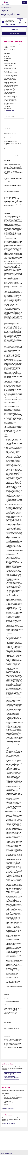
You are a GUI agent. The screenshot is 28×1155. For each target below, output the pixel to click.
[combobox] (14, 116)
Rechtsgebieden (8, 56)
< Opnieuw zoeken (14, 29)
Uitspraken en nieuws (8, 7)
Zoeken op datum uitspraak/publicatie (12, 1072)
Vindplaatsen (7, 106)
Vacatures (2, 1153)
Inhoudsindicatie (8, 65)
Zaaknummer (7, 53)
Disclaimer (10, 1153)
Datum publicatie (6, 50)
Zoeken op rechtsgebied (9, 1076)
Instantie (6, 44)
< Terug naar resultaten (14, 33)
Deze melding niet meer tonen (20, 22)
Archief (6, 1153)
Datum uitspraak (6, 47)
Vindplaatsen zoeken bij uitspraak (11, 1077)
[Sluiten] (25, 22)
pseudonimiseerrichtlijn (10, 24)
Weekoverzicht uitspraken (9, 1123)
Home (2, 7)
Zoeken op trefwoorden (9, 1073)
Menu (24, 2)
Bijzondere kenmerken (6, 61)
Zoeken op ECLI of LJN (9, 1074)
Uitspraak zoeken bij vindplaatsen (11, 1079)
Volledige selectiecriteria (8, 1108)
